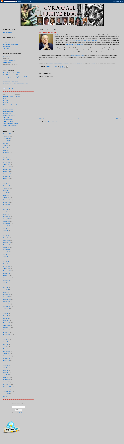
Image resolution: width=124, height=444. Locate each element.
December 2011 (7, 327)
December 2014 (7, 242)
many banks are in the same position (74, 44)
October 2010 (6, 360)
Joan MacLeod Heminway (9, 60)
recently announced (77, 63)
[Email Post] (67, 67)
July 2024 (5, 143)
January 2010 (6, 382)
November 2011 (7, 330)
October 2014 (6, 247)
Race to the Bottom (8, 111)
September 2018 (7, 181)
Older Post (118, 118)
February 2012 (7, 323)
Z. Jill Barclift (6, 56)
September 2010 (7, 363)
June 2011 (5, 342)
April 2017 (6, 193)
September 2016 (7, 204)
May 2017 (5, 190)
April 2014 (6, 261)
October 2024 (6, 136)
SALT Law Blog (7, 113)
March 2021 (6, 159)
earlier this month (80, 34)
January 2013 (6, 297)
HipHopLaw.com (7, 103)
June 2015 (5, 230)
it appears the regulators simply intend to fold (58, 63)
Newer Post (41, 118)
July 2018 (5, 183)
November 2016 (7, 200)
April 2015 (6, 235)
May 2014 (5, 259)
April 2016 (6, 211)
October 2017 (6, 188)
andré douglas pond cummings (10, 44)
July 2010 (5, 368)
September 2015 (7, 223)
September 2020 (7, 174)
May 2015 (5, 233)
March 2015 (6, 238)
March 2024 (6, 150)
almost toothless (61, 34)
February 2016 (7, 216)
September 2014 (7, 249)
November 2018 (7, 176)
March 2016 (6, 214)
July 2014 (5, 254)
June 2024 (5, 145)
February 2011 (7, 351)
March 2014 (6, 264)
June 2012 (5, 313)
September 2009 (7, 391)
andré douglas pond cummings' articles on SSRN (15, 77)
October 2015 (6, 221)
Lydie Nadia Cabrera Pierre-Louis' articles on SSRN (15, 83)
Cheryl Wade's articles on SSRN (11, 75)
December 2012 (7, 299)
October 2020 (6, 171)
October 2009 (6, 389)
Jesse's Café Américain (8, 107)
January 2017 (6, 197)
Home (79, 118)
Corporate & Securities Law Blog (11, 96)
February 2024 (7, 152)
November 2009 (7, 386)
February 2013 (7, 294)
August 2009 (6, 394)
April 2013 (6, 290)
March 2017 (6, 195)
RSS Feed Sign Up (7, 32)
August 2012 (6, 308)
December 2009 (7, 384)
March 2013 (6, 292)
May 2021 (5, 155)
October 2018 (6, 178)
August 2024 (6, 141)
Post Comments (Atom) (51, 122)
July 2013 (5, 282)
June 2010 (5, 370)
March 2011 (6, 349)
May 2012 (5, 316)
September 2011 (7, 334)
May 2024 (5, 148)
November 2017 (7, 185)
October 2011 (6, 332)
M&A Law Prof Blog (8, 109)
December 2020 (7, 167)
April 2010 (6, 375)
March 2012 (6, 320)
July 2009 (5, 396)
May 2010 (5, 372)
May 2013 (5, 287)
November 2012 (7, 301)
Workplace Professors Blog (10, 125)
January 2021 (6, 164)
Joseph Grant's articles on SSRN (11, 81)
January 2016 (6, 219)
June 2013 (5, 285)
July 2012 (5, 311)
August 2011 (6, 337)
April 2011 (6, 346)
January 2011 (6, 353)
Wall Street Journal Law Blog (10, 123)
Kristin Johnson (7, 62)
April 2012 (6, 318)
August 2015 (6, 226)
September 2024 (7, 138)
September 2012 (7, 306)
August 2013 (6, 280)
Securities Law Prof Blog (9, 115)
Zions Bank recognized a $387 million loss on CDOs (85, 40)
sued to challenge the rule (77, 55)
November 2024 (7, 133)
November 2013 (7, 273)
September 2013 (7, 278)
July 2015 (5, 228)
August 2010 (6, 365)
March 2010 (6, 377)
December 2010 (7, 356)
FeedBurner (22, 413)
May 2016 (5, 209)
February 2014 (7, 266)
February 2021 (7, 162)
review (93, 63)
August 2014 (6, 252)
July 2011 (5, 339)
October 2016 (6, 202)
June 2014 (5, 256)
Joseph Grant (6, 46)
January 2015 (6, 240)
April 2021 (6, 157)
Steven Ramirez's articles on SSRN (11, 73)
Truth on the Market (8, 121)
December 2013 (7, 271)
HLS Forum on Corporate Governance (12, 105)
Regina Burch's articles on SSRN (11, 79)
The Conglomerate (8, 119)
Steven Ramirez (7, 40)
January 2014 (6, 268)
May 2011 (5, 344)
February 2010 (7, 379)
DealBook (5, 98)
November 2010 (7, 358)
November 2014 (7, 245)
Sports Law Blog (7, 117)
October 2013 (6, 275)
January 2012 (6, 325)
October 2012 (6, 304)
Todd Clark (6, 48)
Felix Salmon (6, 101)
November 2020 (7, 169)
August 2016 (6, 207)
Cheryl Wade (6, 42)
